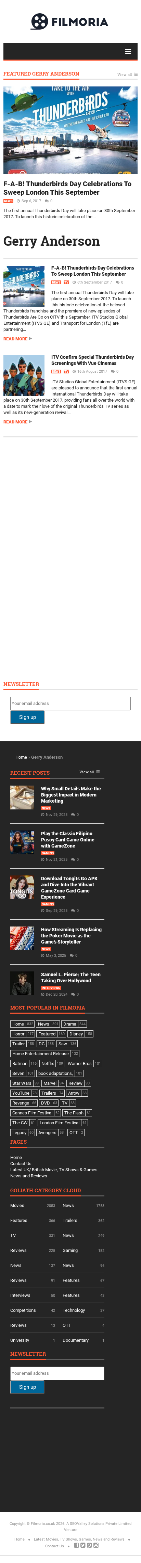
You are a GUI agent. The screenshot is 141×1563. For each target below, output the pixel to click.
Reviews (18, 1250)
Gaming (48, 853)
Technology (74, 1310)
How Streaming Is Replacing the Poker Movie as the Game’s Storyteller (71, 936)
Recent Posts (30, 773)
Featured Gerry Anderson (41, 74)
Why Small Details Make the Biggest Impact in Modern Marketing (71, 795)
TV (66, 282)
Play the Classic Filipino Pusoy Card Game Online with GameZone (67, 840)
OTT (67, 1325)
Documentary (76, 1340)
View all (124, 74)
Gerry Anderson (51, 240)
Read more (15, 339)
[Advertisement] (61, 546)
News (8, 201)
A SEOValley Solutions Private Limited (98, 1523)
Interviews (51, 988)
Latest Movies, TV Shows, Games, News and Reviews (79, 1539)
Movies (17, 1205)
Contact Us (20, 1163)
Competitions (23, 1310)
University (19, 1340)
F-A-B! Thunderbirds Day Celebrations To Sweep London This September (67, 188)
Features (18, 1220)
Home (21, 757)
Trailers (70, 1220)
